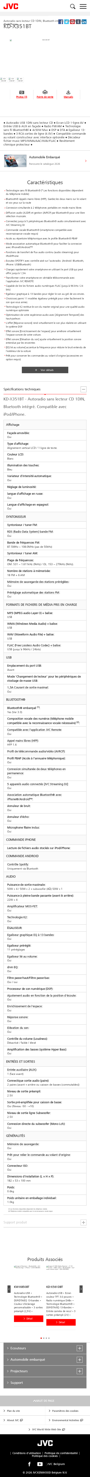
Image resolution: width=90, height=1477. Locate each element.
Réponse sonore (17, 1017)
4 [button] (48, 1338)
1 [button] (41, 1338)
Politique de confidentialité (61, 1453)
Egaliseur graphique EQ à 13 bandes (30, 935)
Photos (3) (21, 96)
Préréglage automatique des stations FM (33, 592)
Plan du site (13, 1410)
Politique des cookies (45, 1456)
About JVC (13, 1420)
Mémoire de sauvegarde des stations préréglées (37, 582)
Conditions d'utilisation (26, 1453)
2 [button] (43, 1338)
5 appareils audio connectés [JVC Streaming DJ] (37, 784)
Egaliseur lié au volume (22, 956)
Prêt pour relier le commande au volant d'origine (38, 1155)
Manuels (68, 96)
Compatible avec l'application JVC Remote (34, 730)
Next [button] (81, 1289)
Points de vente (45, 96)
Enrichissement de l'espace (24, 1006)
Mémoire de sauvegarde (22, 1144)
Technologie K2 (17, 917)
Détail (29, 1318)
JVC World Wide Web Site (46, 1429)
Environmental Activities (65, 1420)
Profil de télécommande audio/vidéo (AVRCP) (35, 751)
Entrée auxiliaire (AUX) (21, 1070)
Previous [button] (8, 1289)
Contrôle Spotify (17, 864)
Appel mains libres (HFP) (22, 741)
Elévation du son (17, 1028)
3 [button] (46, 1338)
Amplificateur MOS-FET (22, 906)
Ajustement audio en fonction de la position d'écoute (41, 995)
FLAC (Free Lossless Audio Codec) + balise (33, 645)
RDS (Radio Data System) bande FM (30, 532)
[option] (30, 1297)
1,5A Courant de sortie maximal (27, 688)
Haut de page (45, 1401)
